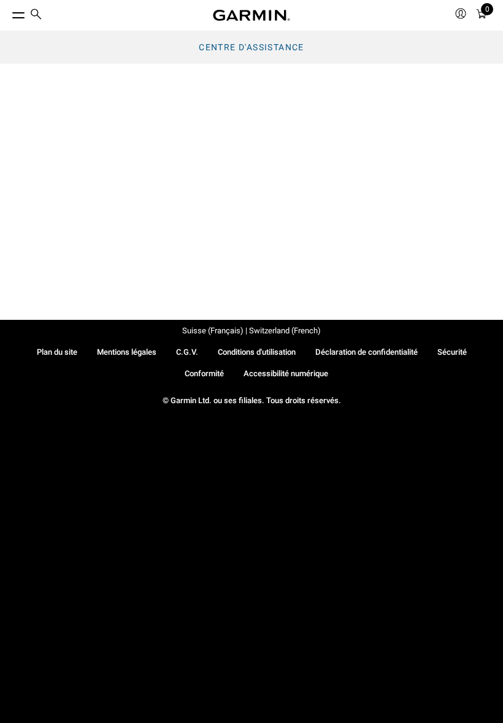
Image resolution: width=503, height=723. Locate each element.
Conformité (204, 373)
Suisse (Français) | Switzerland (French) (251, 330)
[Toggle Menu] (7, 12)
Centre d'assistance (251, 47)
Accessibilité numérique (286, 373)
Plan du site (57, 352)
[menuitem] (36, 15)
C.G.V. (187, 352)
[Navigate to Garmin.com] (251, 15)
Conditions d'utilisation (257, 352)
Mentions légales (126, 352)
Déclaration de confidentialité (366, 352)
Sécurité (452, 352)
